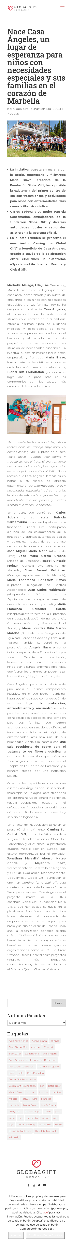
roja (11, 1124)
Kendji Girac (16, 1092)
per (21, 1117)
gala (11, 1073)
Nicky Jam (15, 1111)
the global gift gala (20, 1130)
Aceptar (16, 1235)
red (55, 1117)
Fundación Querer (49, 1066)
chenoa (35, 1047)
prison (45, 1117)
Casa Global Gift (18, 1047)
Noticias (13, 113)
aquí (45, 1212)
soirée (58, 1124)
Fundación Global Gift (21, 1066)
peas (58, 1111)
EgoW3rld (15, 1053)
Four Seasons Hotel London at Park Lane (32, 1060)
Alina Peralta (39, 1040)
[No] (68, 1217)
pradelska (32, 1117)
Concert (48, 1047)
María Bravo (30, 1105)
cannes (55, 1040)
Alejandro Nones (18, 1040)
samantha (45, 1124)
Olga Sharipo (32, 1111)
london (31, 1092)
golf (42, 1085)
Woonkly (14, 1137)
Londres (56, 1092)
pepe (12, 1117)
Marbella (46, 1098)
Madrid (13, 1098)
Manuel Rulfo (29, 1098)
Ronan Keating (26, 1124)
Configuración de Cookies (45, 1235)
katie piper (54, 1085)
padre (47, 1111)
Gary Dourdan (35, 1073)
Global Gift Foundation (29, 109)
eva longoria (32, 1053)
